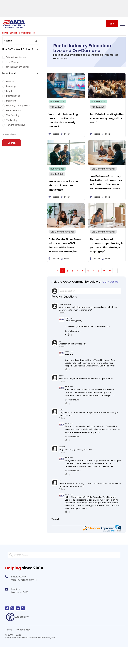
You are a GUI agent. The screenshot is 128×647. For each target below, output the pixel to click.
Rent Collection (14, 110)
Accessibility (22, 616)
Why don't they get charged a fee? (75, 449)
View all (55, 519)
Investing (11, 86)
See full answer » (73, 331)
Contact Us (110, 282)
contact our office (106, 505)
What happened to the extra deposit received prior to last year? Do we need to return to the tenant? (89, 308)
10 (110, 270)
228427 (62, 447)
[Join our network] (18, 608)
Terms (8, 629)
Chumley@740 (65, 304)
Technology (12, 120)
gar (60, 341)
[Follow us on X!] (12, 608)
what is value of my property (72, 343)
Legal (9, 91)
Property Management (18, 105)
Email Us (15, 589)
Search (11, 142)
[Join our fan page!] (7, 608)
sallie (61, 410)
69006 (61, 376)
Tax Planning (12, 115)
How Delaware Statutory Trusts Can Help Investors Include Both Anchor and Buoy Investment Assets (106, 182)
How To (10, 81)
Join (112, 23)
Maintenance (13, 95)
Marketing (11, 100)
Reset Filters (9, 134)
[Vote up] (68, 335)
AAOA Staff (69, 318)
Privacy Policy (23, 629)
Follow (62, 312)
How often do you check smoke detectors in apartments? (86, 378)
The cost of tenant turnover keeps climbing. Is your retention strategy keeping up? (106, 245)
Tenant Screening (15, 124)
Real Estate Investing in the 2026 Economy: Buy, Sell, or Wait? (107, 118)
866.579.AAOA (18, 576)
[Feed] (23, 608)
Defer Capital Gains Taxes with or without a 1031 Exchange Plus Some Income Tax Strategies (65, 245)
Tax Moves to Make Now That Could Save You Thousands (63, 185)
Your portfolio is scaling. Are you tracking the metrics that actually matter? (63, 120)
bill (60, 481)
